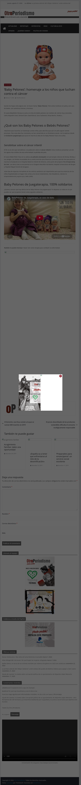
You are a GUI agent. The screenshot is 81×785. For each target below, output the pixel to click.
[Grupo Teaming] (30, 392)
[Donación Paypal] (51, 375)
